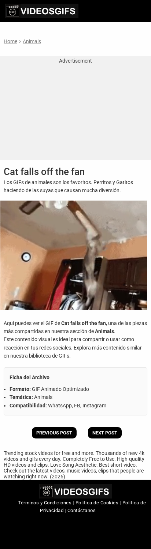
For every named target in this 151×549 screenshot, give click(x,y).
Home (10, 41)
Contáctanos (81, 510)
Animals (32, 41)
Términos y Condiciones (44, 502)
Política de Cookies (97, 502)
